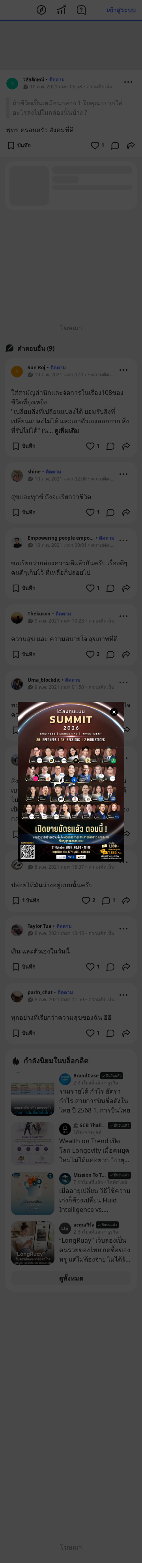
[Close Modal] (114, 712)
